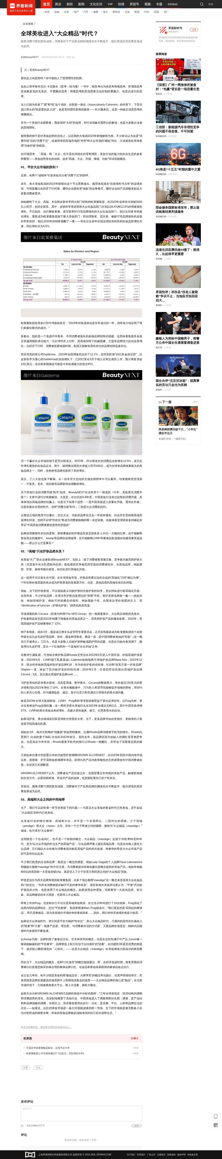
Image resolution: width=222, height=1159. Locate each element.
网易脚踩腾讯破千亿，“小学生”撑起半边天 (178, 431)
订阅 (194, 30)
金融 (56, 11)
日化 (38, 1067)
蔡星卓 (159, 94)
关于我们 (131, 1154)
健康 (95, 11)
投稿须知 (171, 1154)
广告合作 (151, 1154)
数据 (137, 11)
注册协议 (161, 1154)
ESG (146, 11)
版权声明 (181, 1154)
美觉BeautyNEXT (30, 57)
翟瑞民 (159, 305)
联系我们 (141, 1154)
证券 (66, 11)
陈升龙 (159, 347)
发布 (137, 1126)
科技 (47, 11)
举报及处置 (192, 1154)
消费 (25, 1067)
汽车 (86, 11)
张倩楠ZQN (161, 136)
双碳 (156, 11)
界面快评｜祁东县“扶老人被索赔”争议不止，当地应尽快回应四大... (177, 296)
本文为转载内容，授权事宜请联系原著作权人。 (46, 1027)
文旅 (127, 11)
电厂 (166, 11)
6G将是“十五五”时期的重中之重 (178, 169)
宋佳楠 (159, 259)
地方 (105, 11)
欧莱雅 (29, 23)
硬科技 (116, 11)
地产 (76, 11)
